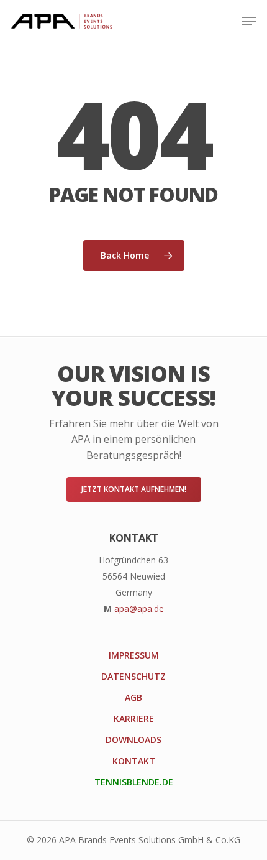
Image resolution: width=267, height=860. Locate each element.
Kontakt (133, 761)
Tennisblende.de (133, 782)
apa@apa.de (139, 608)
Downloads (133, 740)
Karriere (134, 718)
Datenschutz (133, 676)
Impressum (134, 655)
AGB (133, 697)
